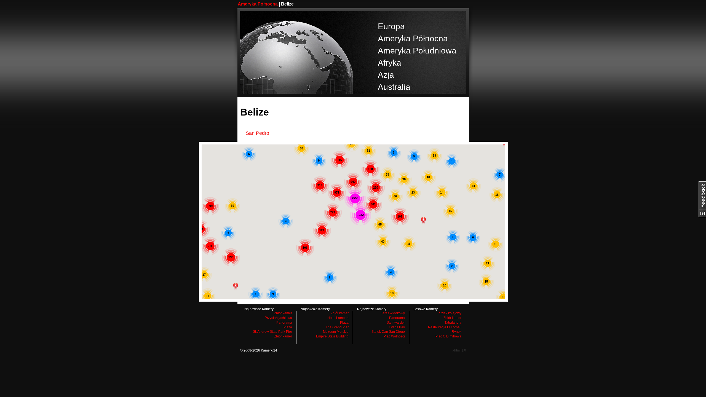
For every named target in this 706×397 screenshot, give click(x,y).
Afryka (389, 62)
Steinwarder (396, 322)
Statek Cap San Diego (388, 332)
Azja (386, 74)
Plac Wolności (394, 336)
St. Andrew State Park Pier (272, 332)
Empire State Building (332, 336)
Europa (391, 26)
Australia (394, 87)
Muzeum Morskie (336, 332)
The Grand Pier (337, 327)
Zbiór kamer (283, 313)
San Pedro (257, 133)
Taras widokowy (393, 313)
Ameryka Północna (258, 4)
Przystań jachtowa (278, 318)
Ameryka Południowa (417, 50)
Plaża (288, 327)
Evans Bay (397, 327)
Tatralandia (453, 322)
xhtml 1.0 (459, 350)
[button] (235, 286)
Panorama (284, 322)
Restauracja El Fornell (444, 327)
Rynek (456, 332)
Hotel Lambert (338, 318)
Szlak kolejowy (450, 313)
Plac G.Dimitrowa (448, 336)
